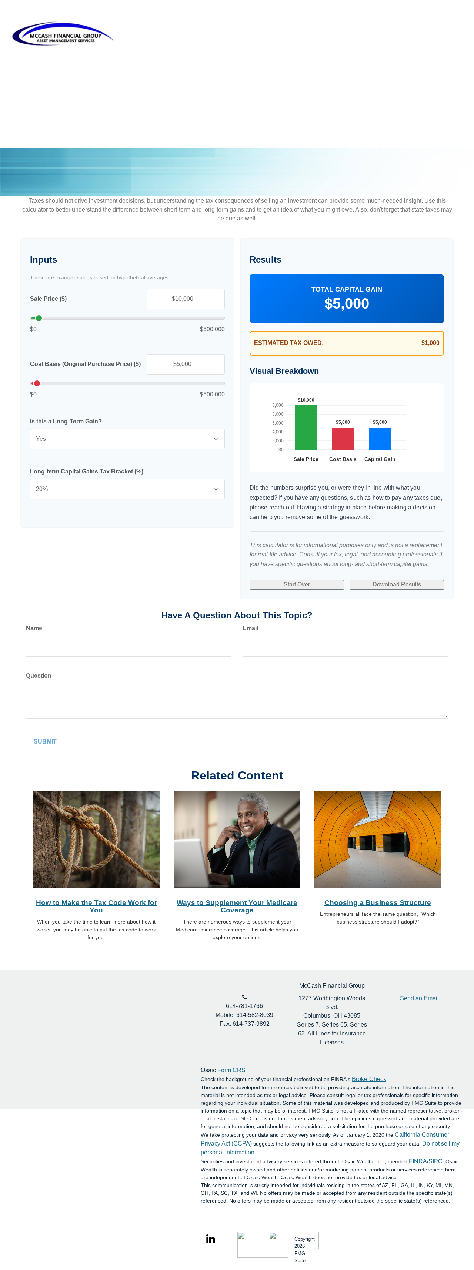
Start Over (297, 584)
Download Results (397, 584)
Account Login (408, 24)
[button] (238, 50)
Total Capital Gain (346, 289)
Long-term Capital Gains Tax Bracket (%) (86, 471)
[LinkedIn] (444, 24)
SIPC (435, 1161)
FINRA (418, 1161)
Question (38, 675)
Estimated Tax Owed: (289, 343)
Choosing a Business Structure (377, 903)
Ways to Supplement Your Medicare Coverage (237, 906)
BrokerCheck (369, 1079)
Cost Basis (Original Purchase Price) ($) (85, 364)
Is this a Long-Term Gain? (66, 421)
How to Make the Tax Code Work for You (96, 906)
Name (34, 628)
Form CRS (231, 1070)
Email (250, 628)
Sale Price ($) (48, 299)
